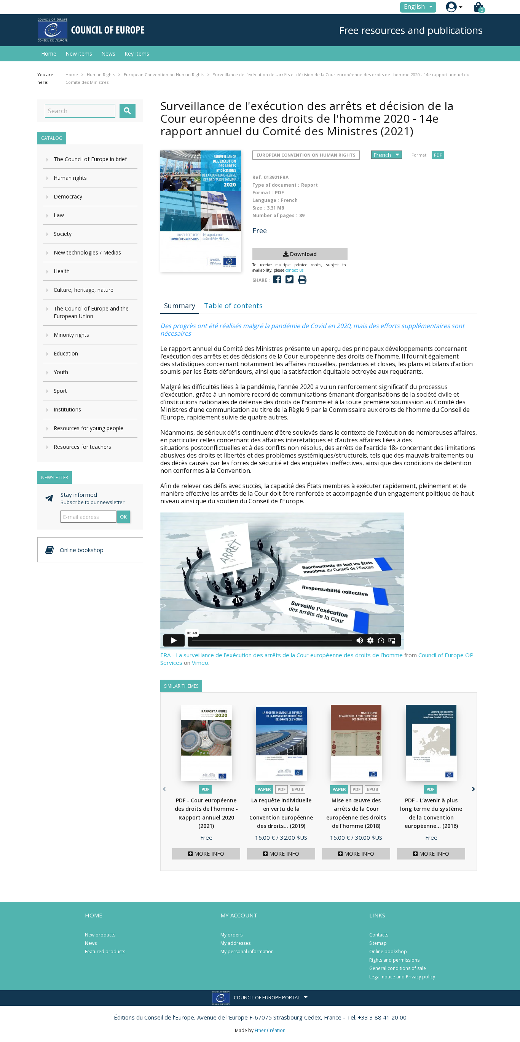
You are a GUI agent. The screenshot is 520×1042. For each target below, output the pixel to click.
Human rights (70, 177)
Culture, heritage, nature (83, 289)
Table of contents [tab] (233, 305)
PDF (438, 155)
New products (100, 935)
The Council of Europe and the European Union (91, 312)
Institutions (67, 409)
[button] (473, 788)
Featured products (105, 951)
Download (303, 254)
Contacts (378, 935)
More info (208, 853)
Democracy (68, 196)
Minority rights (71, 334)
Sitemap (378, 943)
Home (48, 53)
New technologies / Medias (87, 252)
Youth (61, 372)
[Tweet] (289, 279)
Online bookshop (388, 951)
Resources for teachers (82, 446)
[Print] (302, 279)
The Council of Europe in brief (90, 159)
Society (63, 233)
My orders (231, 935)
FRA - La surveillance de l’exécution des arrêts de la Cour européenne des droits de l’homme (281, 655)
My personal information (247, 951)
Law (59, 215)
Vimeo (200, 662)
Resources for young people (88, 428)
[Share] (277, 279)
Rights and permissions (394, 960)
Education (66, 353)
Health (62, 271)
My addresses (235, 943)
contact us (294, 270)
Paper (264, 789)
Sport (60, 390)
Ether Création (270, 1030)
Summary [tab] (179, 305)
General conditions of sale (397, 968)
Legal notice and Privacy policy (402, 976)
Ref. (257, 177)
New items (78, 53)
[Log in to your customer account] (451, 7)
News (108, 53)
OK (123, 516)
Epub (297, 789)
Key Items (136, 53)
